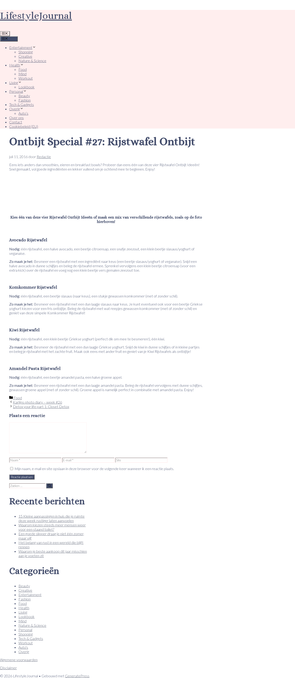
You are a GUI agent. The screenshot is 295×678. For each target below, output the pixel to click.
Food (22, 69)
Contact (15, 122)
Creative (25, 56)
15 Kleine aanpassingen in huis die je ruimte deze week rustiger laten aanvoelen (51, 518)
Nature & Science (32, 60)
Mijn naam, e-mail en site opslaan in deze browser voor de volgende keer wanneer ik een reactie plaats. (94, 468)
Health (14, 65)
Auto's (23, 647)
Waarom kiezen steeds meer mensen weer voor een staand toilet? (52, 527)
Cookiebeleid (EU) (23, 126)
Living (13, 82)
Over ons (16, 117)
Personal (16, 91)
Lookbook (26, 87)
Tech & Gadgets (21, 104)
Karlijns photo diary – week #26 (37, 402)
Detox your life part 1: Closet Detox (41, 406)
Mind (22, 74)
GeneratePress (77, 676)
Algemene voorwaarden (19, 659)
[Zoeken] (49, 485)
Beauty (24, 95)
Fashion (24, 100)
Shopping (25, 52)
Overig (14, 109)
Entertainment (20, 47)
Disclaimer (8, 668)
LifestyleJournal (36, 15)
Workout (25, 78)
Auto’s (23, 113)
